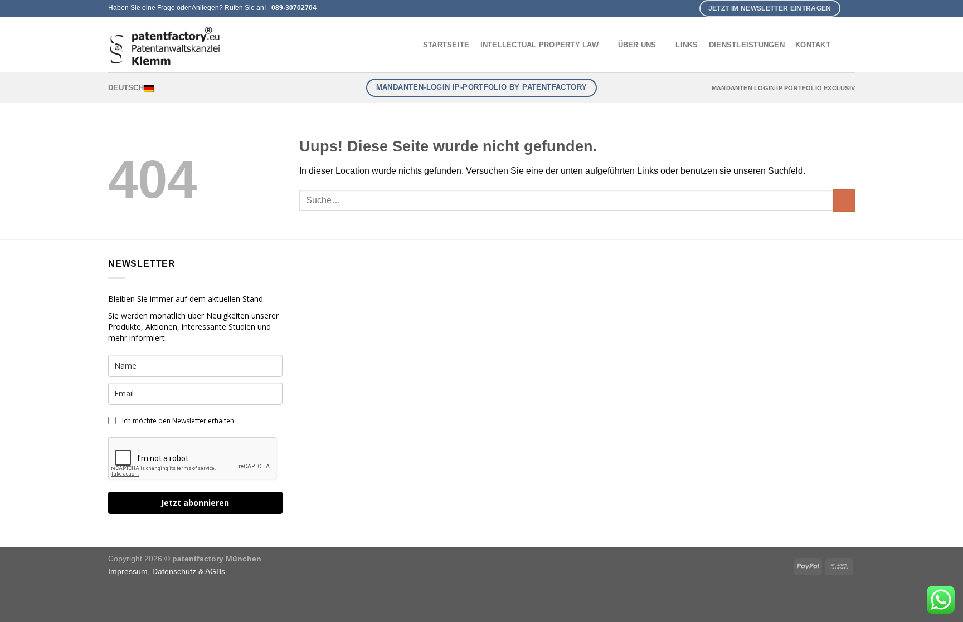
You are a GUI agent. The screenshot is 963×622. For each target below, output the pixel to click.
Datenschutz (174, 571)
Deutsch (126, 88)
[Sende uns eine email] (849, 8)
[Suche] (845, 45)
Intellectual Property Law (539, 45)
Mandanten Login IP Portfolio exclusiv (783, 88)
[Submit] (844, 200)
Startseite (446, 45)
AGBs (215, 571)
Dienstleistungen (747, 45)
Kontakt (812, 45)
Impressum (128, 571)
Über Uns (637, 45)
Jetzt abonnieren (195, 502)
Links (686, 45)
